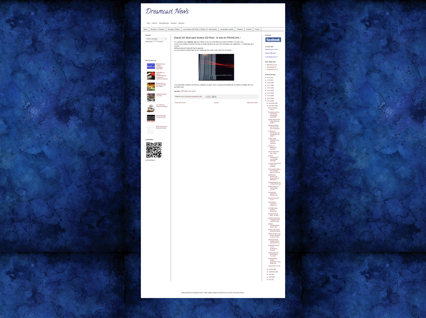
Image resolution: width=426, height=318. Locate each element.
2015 (269, 90)
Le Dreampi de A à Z (271, 57)
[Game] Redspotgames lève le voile (273, 225)
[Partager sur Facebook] (213, 97)
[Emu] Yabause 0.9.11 (273, 108)
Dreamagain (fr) (271, 67)
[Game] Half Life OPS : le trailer (273, 214)
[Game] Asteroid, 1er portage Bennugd (274, 183)
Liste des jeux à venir (271, 49)
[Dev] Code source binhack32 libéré (161, 127)
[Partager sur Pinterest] (215, 97)
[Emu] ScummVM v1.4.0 (273, 198)
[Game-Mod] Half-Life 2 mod (273, 152)
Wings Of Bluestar (270, 53)
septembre (272, 272)
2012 (269, 98)
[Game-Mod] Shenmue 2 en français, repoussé (273, 141)
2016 (269, 88)
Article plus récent (180, 102)
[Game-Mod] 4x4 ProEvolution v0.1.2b (273, 188)
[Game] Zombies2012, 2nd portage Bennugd (273, 158)
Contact (248, 29)
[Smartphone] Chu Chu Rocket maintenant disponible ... (273, 114)
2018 (269, 82)
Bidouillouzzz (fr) (272, 65)
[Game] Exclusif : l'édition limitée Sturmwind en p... (274, 241)
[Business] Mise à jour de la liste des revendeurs (274, 127)
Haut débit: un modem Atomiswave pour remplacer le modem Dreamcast (162, 76)
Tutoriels (240, 29)
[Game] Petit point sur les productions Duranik (273, 248)
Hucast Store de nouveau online (161, 116)
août (270, 274)
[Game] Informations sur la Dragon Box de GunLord (274, 170)
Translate (160, 41)
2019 (269, 80)
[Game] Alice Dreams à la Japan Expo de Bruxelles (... (273, 177)
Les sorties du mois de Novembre (162, 105)
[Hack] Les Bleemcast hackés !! (272, 147)
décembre (272, 103)
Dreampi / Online (174, 29)
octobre (271, 269)
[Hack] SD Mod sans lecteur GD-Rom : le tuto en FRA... (274, 235)
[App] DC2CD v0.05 (274, 266)
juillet (270, 277)
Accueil (216, 102)
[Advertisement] (154, 51)
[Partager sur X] (211, 97)
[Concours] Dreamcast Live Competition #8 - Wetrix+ (274, 133)
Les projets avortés (226, 29)
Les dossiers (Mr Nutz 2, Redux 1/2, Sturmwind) (200, 29)
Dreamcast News (167, 12)
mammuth (229, 292)
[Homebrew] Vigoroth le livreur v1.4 (272, 203)
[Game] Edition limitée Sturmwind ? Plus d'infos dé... (274, 261)
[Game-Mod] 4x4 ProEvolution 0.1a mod (273, 254)
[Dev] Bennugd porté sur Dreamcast (272, 209)
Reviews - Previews (157, 29)
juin (270, 279)
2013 (269, 95)
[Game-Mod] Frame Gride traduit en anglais (274, 121)
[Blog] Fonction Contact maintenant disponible (160, 66)
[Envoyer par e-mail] (207, 97)
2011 (269, 101)
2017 (269, 85)
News (145, 29)
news (241, 42)
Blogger (241, 292)
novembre (272, 106)
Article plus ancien (252, 102)
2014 (269, 93)
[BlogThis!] (209, 97)
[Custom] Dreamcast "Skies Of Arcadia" (274, 165)
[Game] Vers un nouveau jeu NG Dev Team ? (161, 85)
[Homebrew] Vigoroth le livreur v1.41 (273, 194)
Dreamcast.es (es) (272, 69)
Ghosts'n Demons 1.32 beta (161, 94)
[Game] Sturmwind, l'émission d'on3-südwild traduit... (274, 219)
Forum (257, 29)
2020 (269, 77)
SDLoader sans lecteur (188, 91)
